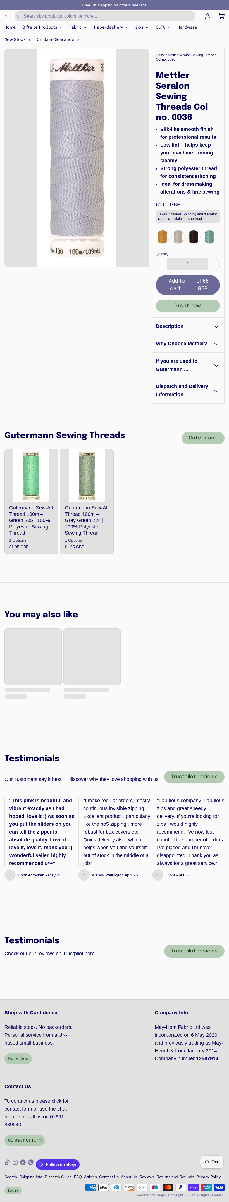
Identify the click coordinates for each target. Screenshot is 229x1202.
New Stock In (17, 40)
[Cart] (219, 16)
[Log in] (205, 16)
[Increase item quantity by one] (214, 264)
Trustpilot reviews (194, 776)
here (90, 953)
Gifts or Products (39, 27)
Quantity (162, 254)
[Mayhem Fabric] (6, 16)
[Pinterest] (31, 1164)
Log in (13, 1190)
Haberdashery (108, 27)
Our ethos (18, 1059)
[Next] (214, 236)
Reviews (146, 1177)
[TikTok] (7, 1164)
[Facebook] (23, 1164)
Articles (90, 1177)
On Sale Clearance (55, 40)
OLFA (160, 27)
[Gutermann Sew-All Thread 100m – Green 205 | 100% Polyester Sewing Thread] (31, 476)
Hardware (187, 27)
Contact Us (109, 1177)
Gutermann (203, 438)
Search (10, 1177)
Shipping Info (30, 1177)
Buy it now (188, 305)
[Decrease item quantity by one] (161, 264)
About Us (129, 1177)
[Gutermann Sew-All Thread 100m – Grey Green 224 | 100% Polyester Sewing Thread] (87, 476)
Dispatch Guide (58, 1177)
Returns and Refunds (175, 1177)
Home (10, 27)
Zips (139, 27)
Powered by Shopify (152, 1195)
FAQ (78, 1177)
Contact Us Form (25, 1140)
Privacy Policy (208, 1177)
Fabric (76, 27)
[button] (188, 285)
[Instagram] (15, 1164)
